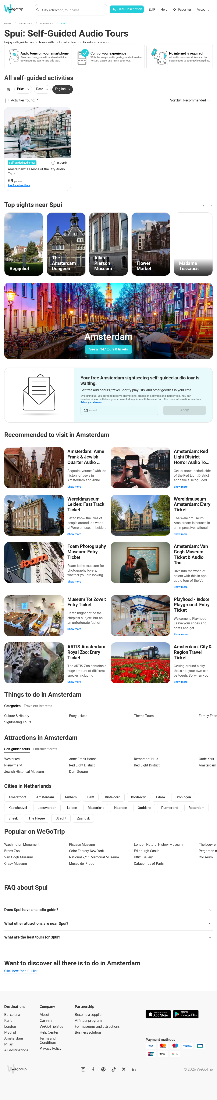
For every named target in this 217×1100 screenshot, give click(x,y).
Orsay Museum (15, 864)
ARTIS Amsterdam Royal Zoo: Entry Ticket (86, 652)
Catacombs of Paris (149, 864)
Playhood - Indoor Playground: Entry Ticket (192, 605)
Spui (63, 23)
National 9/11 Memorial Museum (94, 857)
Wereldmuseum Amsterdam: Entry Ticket (192, 504)
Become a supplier (89, 1014)
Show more (74, 486)
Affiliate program (88, 1020)
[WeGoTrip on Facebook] (93, 1069)
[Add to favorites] (65, 111)
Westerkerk (12, 759)
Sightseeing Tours (17, 722)
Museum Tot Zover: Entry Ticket (86, 602)
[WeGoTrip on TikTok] (113, 1069)
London (10, 1026)
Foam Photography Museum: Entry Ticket (86, 552)
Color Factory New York (86, 851)
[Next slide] (210, 205)
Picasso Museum (82, 845)
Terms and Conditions (48, 1040)
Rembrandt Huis (146, 759)
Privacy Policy (50, 1048)
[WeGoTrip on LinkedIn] (134, 1069)
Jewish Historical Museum (24, 772)
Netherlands (25, 23)
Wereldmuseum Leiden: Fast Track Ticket (85, 504)
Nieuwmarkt (13, 765)
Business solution (88, 1032)
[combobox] (73, 9)
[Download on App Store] (158, 1014)
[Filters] (8, 89)
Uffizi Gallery (143, 857)
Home (7, 23)
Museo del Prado (81, 864)
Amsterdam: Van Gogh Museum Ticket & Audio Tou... (191, 554)
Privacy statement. (92, 402)
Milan (8, 1044)
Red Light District (82, 765)
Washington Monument (21, 845)
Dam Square (78, 772)
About (44, 1014)
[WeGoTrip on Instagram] (83, 1069)
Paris (8, 1020)
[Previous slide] (203, 205)
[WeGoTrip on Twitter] (123, 1069)
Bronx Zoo (12, 851)
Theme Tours (144, 716)
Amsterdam (46, 23)
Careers (46, 1020)
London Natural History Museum (158, 845)
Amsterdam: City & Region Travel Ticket (193, 652)
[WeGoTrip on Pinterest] (103, 1069)
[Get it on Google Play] (186, 1014)
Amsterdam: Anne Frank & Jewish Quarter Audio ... (85, 457)
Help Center (49, 1032)
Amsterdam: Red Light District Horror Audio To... (191, 457)
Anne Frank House (82, 759)
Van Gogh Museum (18, 857)
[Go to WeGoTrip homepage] (16, 9)
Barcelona (12, 1014)
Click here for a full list (21, 971)
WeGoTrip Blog (51, 1026)
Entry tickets (78, 716)
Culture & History (16, 716)
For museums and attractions (97, 1026)
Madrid (10, 1032)
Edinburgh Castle (146, 851)
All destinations (16, 1050)
